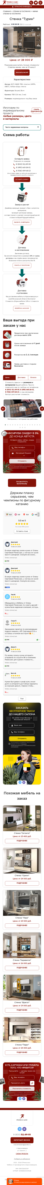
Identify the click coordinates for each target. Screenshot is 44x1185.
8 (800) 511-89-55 (23, 164)
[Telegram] (20, 783)
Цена (7, 377)
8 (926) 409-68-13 (23, 171)
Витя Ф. (13, 673)
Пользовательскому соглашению (17, 467)
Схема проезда (22, 1154)
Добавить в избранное (22, 1159)
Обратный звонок (22, 1140)
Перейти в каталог (22, 308)
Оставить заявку (22, 179)
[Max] (23, 783)
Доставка (21, 377)
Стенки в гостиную (22, 11)
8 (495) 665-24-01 (23, 167)
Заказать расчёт (22, 72)
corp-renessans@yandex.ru (22, 1144)
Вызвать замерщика (22, 222)
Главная (7, 11)
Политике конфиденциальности (23, 466)
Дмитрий (14, 568)
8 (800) (22, 1135)
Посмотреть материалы (22, 483)
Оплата (33, 377)
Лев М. (13, 594)
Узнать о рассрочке (22, 265)
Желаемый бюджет (23, 453)
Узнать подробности (36, 110)
